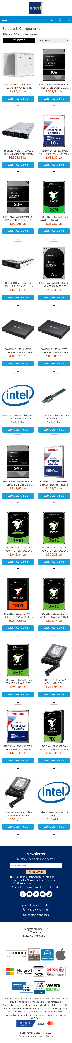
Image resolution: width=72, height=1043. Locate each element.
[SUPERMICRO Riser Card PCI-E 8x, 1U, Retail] (54, 395)
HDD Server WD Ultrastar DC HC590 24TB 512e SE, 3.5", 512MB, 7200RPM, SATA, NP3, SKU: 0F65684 (18, 483)
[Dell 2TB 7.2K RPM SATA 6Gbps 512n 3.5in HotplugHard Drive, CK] (54, 660)
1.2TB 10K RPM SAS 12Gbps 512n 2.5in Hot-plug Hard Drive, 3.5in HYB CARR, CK (18, 814)
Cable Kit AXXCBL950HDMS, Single (54, 814)
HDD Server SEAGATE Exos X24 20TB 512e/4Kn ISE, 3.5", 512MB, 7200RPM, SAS (54, 218)
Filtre (20, 40)
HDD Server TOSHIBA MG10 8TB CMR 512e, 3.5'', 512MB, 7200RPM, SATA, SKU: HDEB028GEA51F (54, 483)
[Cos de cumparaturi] (60, 19)
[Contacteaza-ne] (51, 19)
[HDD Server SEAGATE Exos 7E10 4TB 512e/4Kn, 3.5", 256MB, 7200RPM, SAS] (18, 527)
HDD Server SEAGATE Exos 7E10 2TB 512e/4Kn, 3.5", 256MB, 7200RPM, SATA (54, 549)
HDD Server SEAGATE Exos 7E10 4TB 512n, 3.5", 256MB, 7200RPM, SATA (54, 615)
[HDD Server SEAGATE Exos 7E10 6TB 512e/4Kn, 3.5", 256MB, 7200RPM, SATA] (18, 660)
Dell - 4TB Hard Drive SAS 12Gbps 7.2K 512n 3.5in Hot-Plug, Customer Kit (18, 284)
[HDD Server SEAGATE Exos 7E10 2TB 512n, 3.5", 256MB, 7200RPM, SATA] (54, 726)
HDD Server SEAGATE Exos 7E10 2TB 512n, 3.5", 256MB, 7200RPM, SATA (54, 747)
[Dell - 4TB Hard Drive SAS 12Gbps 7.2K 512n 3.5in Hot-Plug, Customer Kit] (18, 263)
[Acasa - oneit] (36, 8)
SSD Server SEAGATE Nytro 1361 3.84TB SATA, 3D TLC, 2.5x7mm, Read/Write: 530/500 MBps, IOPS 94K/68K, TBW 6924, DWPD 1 (18, 615)
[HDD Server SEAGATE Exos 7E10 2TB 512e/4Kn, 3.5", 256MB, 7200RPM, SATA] (54, 527)
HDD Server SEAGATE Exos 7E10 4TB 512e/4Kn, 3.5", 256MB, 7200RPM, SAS (18, 549)
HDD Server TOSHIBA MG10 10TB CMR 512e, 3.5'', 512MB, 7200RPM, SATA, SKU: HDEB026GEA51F (54, 152)
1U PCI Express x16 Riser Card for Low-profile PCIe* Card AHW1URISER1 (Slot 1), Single (18, 417)
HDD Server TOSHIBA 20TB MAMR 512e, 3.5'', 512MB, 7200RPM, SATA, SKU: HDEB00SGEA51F (18, 747)
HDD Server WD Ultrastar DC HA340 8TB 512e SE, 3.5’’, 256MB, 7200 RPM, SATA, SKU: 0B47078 (54, 284)
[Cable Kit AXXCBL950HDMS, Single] (54, 792)
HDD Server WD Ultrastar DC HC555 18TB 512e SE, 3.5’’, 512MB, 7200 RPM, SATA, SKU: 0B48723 (54, 86)
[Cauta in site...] (68, 19)
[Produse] (5, 20)
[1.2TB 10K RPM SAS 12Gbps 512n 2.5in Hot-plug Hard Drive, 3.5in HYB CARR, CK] (18, 792)
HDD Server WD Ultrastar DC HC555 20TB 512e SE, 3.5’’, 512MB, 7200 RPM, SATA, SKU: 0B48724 (18, 218)
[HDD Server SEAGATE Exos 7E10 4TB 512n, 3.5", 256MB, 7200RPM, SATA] (54, 594)
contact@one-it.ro (38, 915)
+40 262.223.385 (38, 909)
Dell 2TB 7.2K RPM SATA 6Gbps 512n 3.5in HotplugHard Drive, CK (54, 681)
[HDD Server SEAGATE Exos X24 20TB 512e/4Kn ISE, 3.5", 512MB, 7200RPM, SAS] (54, 197)
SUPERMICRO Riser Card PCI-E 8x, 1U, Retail (54, 417)
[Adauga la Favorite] (18, 106)
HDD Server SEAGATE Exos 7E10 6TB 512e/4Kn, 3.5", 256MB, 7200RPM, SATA (18, 681)
